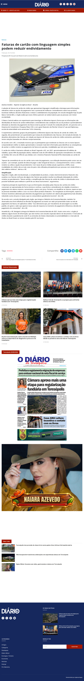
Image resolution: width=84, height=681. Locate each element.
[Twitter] (71, 4)
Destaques (5, 650)
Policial (4, 664)
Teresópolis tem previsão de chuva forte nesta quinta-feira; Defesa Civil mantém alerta (44, 545)
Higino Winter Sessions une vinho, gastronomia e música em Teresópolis (39, 564)
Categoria (5, 647)
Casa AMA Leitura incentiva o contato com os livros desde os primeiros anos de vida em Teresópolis (61, 337)
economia (9, 251)
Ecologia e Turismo (8, 656)
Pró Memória (6, 667)
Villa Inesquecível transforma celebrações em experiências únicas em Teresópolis (42, 554)
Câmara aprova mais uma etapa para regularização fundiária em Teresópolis (69, 615)
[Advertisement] (42, 25)
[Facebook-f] (64, 4)
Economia (5, 659)
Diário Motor (6, 653)
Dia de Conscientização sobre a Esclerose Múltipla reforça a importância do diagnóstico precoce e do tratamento (19, 338)
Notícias (4, 40)
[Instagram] (67, 4)
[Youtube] (74, 4)
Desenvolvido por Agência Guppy (74, 677)
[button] (61, 4)
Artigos (4, 645)
